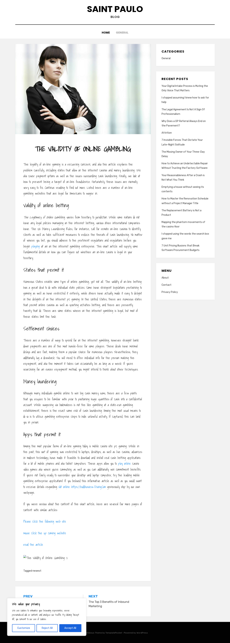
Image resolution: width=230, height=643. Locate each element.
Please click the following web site (44, 521)
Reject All (47, 628)
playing (35, 246)
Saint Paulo (115, 9)
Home (106, 32)
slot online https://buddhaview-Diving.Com (82, 486)
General (122, 32)
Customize (23, 628)
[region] (46, 617)
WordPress (142, 633)
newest (37, 570)
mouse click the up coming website (44, 533)
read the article (33, 544)
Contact (166, 284)
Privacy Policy (170, 292)
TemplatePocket (113, 633)
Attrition (167, 132)
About (165, 277)
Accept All (70, 628)
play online (124, 463)
